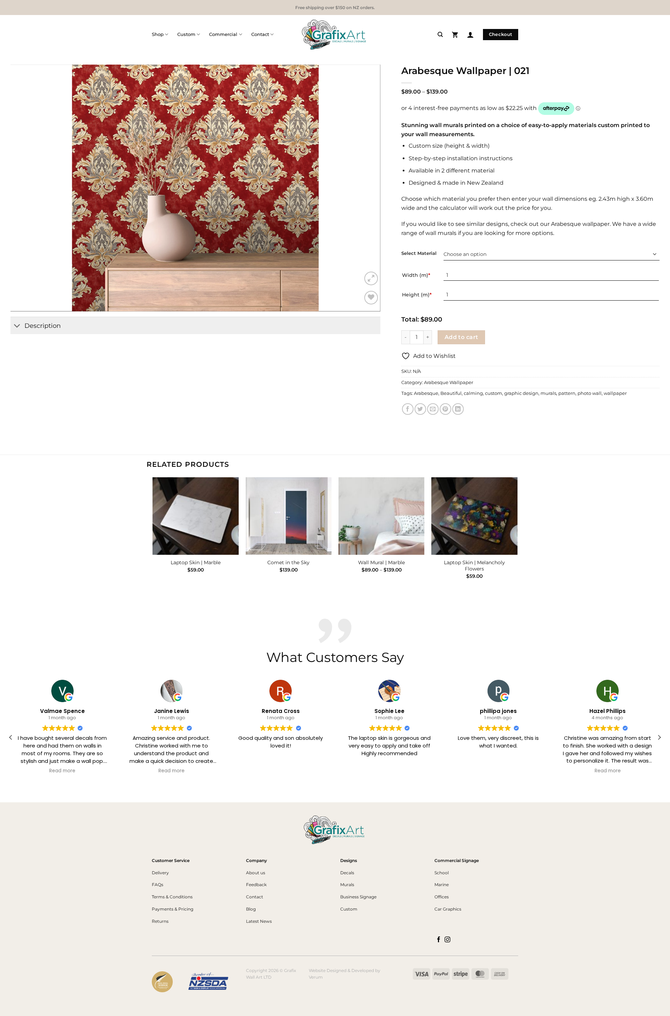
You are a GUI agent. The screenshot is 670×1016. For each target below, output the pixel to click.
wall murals (440, 233)
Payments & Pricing (172, 909)
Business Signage (358, 896)
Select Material (419, 253)
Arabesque (426, 393)
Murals (347, 884)
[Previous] (153, 534)
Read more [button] (63, 771)
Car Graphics (447, 909)
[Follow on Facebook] (439, 940)
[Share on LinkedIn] (458, 409)
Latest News (259, 921)
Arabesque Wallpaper (448, 382)
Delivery (160, 872)
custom (493, 393)
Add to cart (461, 337)
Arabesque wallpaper (580, 224)
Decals (347, 872)
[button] (455, 34)
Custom (186, 34)
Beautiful (451, 393)
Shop (158, 34)
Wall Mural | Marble (381, 562)
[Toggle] (17, 326)
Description (42, 325)
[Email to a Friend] (433, 409)
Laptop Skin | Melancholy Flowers (474, 565)
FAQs (157, 884)
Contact (260, 34)
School (441, 872)
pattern (566, 393)
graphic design (521, 393)
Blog (251, 909)
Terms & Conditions (172, 896)
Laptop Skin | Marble (196, 562)
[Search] (440, 34)
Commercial (223, 34)
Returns (160, 921)
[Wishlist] (371, 297)
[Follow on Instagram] (448, 940)
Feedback (256, 884)
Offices (441, 896)
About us (255, 872)
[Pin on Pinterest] (445, 409)
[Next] (517, 534)
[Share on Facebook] (408, 409)
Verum (316, 977)
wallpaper (615, 393)
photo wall (590, 393)
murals (548, 393)
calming (473, 393)
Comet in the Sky (288, 562)
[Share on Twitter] (420, 409)
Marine (441, 884)
